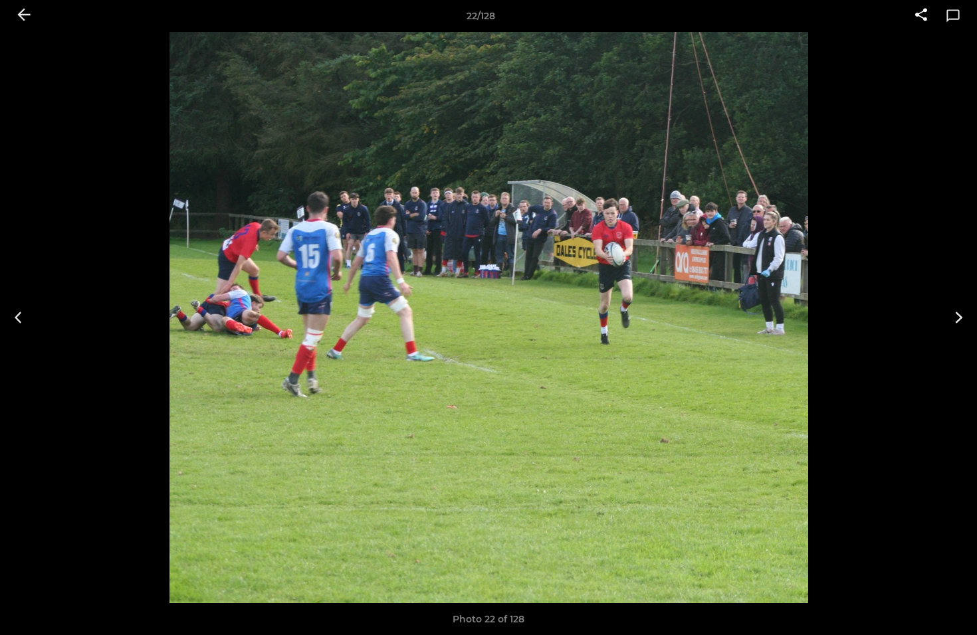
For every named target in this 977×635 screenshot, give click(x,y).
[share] (921, 16)
